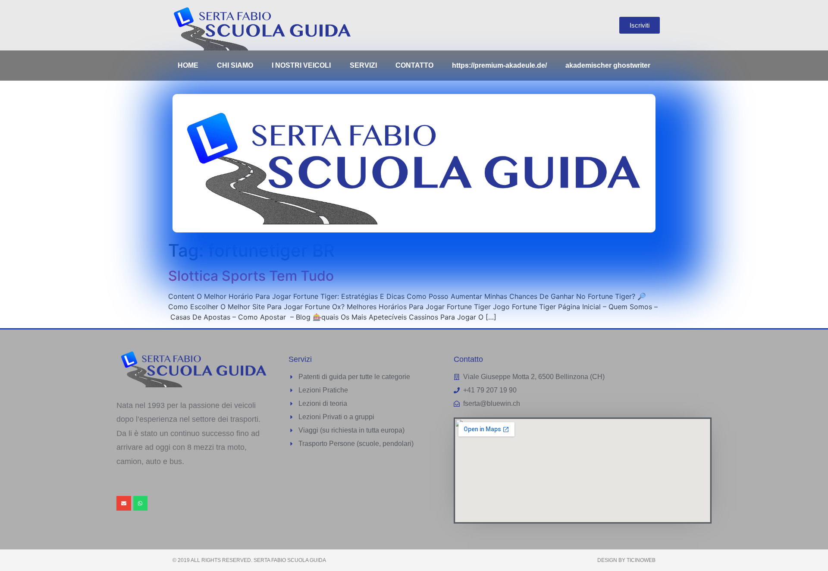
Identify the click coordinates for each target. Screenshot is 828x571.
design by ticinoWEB (626, 560)
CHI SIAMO (235, 65)
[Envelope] (123, 503)
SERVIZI (363, 65)
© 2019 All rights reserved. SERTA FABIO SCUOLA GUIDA (249, 560)
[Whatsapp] (140, 503)
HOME (188, 65)
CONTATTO (414, 65)
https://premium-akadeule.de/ (499, 65)
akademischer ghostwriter (607, 65)
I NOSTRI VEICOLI (301, 65)
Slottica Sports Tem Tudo (251, 275)
